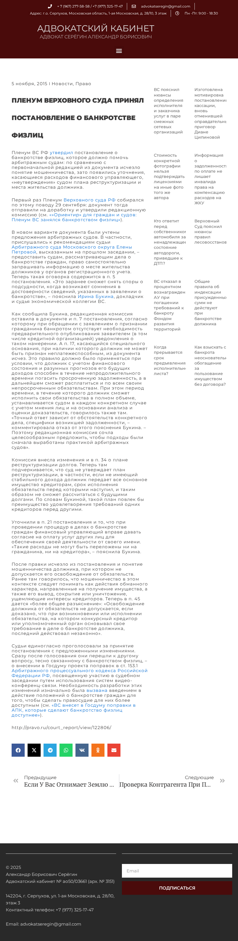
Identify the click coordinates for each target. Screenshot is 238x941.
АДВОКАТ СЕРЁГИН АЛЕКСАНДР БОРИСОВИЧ (96, 37)
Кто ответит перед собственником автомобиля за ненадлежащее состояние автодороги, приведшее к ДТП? (171, 242)
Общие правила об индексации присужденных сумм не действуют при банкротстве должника (211, 302)
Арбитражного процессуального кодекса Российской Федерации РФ (80, 673)
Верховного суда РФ (90, 200)
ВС (57, 705)
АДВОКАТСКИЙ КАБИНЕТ (95, 28)
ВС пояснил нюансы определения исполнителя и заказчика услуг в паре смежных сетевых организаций (168, 111)
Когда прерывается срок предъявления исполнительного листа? (173, 360)
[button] (119, 51)
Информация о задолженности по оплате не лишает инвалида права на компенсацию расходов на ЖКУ (211, 179)
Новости (62, 83)
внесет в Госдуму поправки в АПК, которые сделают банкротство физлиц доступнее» (74, 710)
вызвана (97, 690)
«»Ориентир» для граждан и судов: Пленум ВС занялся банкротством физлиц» (74, 217)
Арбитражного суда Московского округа (63, 247)
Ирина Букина (96, 296)
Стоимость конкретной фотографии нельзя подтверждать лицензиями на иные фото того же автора (169, 176)
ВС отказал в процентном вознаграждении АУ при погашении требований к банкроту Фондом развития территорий (172, 305)
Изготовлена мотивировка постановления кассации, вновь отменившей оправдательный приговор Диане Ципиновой (212, 113)
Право (83, 83)
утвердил (61, 152)
